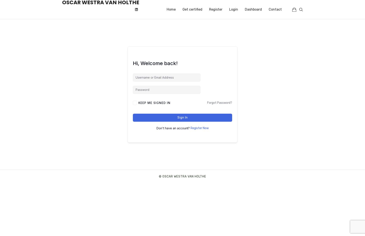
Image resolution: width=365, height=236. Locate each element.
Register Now (200, 128)
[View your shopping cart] (294, 9)
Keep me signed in (154, 103)
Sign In (182, 117)
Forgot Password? (219, 103)
